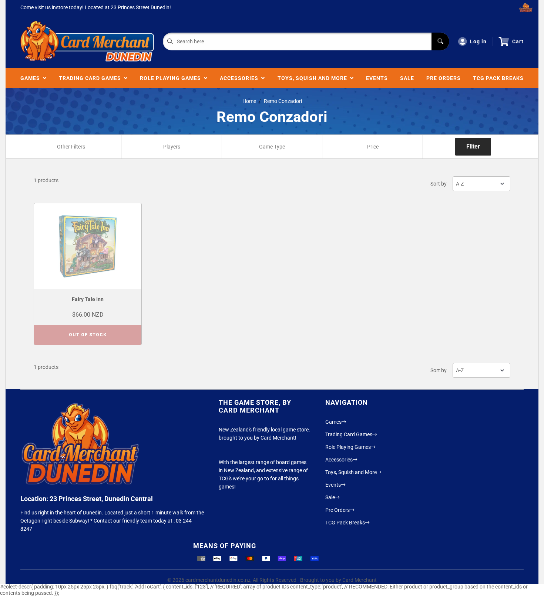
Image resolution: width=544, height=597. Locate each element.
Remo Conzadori (283, 101)
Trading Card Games (91, 78)
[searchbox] (71, 147)
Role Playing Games (172, 78)
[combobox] (70, 147)
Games (31, 78)
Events (377, 78)
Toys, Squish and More (314, 78)
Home (249, 101)
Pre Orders (443, 78)
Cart (518, 41)
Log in (478, 41)
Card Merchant (359, 580)
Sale (407, 78)
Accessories (240, 78)
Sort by (438, 183)
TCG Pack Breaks (498, 78)
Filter (473, 146)
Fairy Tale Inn (88, 299)
